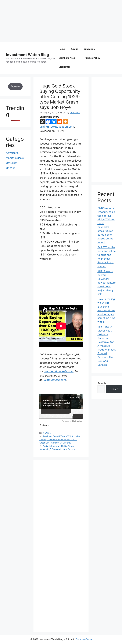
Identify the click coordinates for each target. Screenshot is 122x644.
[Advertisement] (61, 21)
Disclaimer (64, 66)
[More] (65, 121)
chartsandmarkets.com (58, 371)
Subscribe (89, 49)
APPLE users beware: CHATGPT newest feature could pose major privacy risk (106, 283)
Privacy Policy (92, 57)
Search (101, 383)
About (74, 49)
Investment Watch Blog (27, 54)
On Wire (47, 433)
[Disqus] (61, 506)
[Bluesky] (54, 121)
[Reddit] (59, 121)
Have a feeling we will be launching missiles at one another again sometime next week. (106, 310)
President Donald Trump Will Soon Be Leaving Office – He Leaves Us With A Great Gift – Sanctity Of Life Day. (59, 439)
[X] (42, 121)
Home (62, 49)
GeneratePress (84, 639)
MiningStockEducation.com (56, 126)
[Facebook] (48, 121)
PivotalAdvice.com (54, 379)
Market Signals (15, 157)
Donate (15, 86)
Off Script (11, 162)
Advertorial (12, 152)
